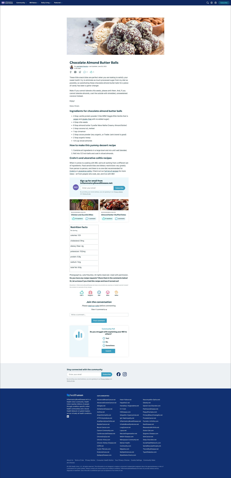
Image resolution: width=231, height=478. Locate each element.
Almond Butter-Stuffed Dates (113, 215)
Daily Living (45, 3)
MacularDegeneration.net (128, 433)
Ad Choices (71, 463)
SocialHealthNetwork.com (152, 443)
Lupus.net (123, 430)
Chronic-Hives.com (103, 440)
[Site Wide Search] (208, 3)
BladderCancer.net (103, 424)
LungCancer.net (125, 427)
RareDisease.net (148, 424)
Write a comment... (78, 315)
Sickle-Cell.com (148, 430)
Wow (106, 293)
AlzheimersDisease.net (104, 409)
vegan (75, 119)
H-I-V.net (123, 409)
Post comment (99, 321)
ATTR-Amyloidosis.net (104, 418)
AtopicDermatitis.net (104, 415)
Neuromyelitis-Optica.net (151, 399)
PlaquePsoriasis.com (150, 412)
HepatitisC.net (125, 403)
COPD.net (100, 446)
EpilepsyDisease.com (104, 455)
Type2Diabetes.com (150, 452)
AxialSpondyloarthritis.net (106, 421)
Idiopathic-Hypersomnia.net (129, 415)
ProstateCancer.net (149, 418)
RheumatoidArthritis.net (151, 427)
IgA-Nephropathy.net (127, 418)
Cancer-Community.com (105, 430)
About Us (70, 460)
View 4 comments (98, 309)
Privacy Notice (118, 192)
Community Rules (149, 460)
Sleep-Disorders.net (149, 440)
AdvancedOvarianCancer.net (106, 403)
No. (107, 342)
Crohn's (73, 171)
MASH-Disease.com (126, 436)
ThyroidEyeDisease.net (151, 449)
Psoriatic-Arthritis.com (150, 421)
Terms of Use (87, 194)
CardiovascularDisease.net (106, 433)
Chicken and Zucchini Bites (82, 215)
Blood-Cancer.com (103, 427)
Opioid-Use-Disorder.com (151, 406)
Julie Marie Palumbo (82, 66)
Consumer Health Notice (105, 460)
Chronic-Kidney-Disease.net (106, 443)
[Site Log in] (216, 3)
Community (20, 3)
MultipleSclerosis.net (127, 452)
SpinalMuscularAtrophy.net (152, 446)
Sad (97, 293)
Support (90, 293)
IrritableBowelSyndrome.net (129, 424)
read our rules (93, 306)
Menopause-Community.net (129, 440)
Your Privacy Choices (122, 460)
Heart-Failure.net (125, 399)
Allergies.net (101, 406)
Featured (57, 3)
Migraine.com (124, 449)
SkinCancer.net (148, 436)
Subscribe (119, 188)
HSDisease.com (125, 412)
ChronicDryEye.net (103, 436)
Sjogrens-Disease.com (150, 433)
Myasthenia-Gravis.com (128, 455)
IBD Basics (33, 3)
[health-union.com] (75, 396)
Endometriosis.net (103, 452)
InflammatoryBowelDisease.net (130, 421)
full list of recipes (111, 171)
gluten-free (86, 119)
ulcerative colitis (85, 171)
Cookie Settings (136, 460)
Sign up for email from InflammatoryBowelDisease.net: (96, 182)
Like (81, 293)
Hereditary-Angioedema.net (129, 406)
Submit (108, 351)
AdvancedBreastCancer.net (106, 399)
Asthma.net (101, 412)
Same (115, 293)
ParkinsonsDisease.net (150, 409)
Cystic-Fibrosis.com (104, 449)
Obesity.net (147, 403)
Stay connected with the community (84, 369)
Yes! (107, 338)
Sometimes (110, 345)
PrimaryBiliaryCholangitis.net (153, 415)
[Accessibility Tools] (212, 3)
